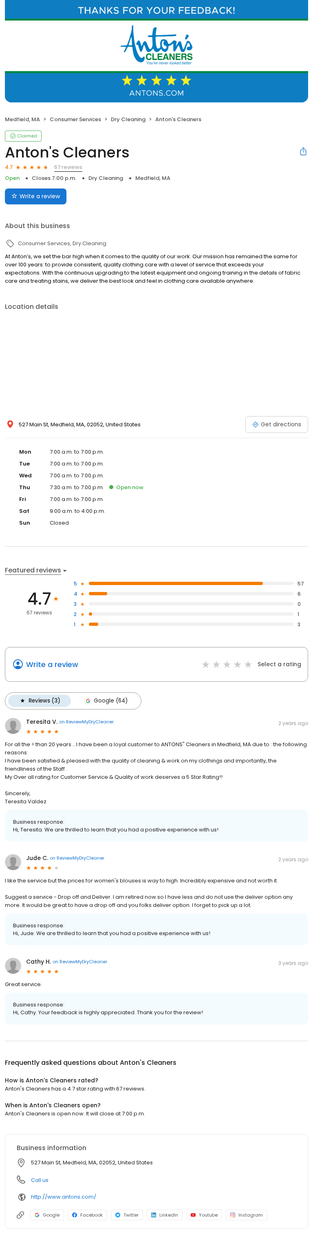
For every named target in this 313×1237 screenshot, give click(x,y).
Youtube (208, 1215)
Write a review (40, 196)
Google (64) (111, 701)
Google (51, 1215)
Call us (39, 1180)
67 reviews (68, 167)
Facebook (91, 1215)
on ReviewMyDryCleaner (86, 721)
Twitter (131, 1215)
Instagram (250, 1215)
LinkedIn (168, 1215)
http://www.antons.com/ (63, 1197)
